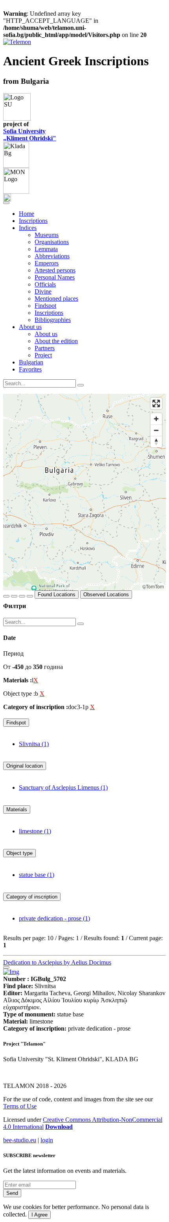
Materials (16, 809)
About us (46, 334)
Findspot (45, 305)
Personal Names (55, 277)
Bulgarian (31, 362)
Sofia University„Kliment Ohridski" (29, 134)
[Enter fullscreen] (156, 403)
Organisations (52, 242)
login (46, 1140)
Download (59, 1126)
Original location (24, 766)
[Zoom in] (156, 418)
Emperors (47, 263)
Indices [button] (28, 227)
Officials (45, 284)
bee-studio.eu (19, 1140)
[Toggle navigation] (6, 203)
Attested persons (55, 270)
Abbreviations (52, 256)
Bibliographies (53, 319)
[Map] (84, 492)
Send (12, 1193)
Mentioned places (56, 298)
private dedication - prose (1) (54, 918)
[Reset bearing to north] (156, 441)
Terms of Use (20, 1106)
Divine (43, 291)
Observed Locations (106, 594)
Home (26, 213)
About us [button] (30, 326)
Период (13, 653)
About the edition (56, 341)
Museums (47, 235)
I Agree (39, 1215)
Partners (45, 348)
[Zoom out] (156, 430)
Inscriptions (33, 220)
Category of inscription (31, 897)
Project (43, 355)
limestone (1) (35, 831)
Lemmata (46, 249)
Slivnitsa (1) (34, 744)
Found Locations (56, 594)
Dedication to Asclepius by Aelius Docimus (57, 962)
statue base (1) (36, 874)
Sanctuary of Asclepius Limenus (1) (63, 787)
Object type (19, 853)
